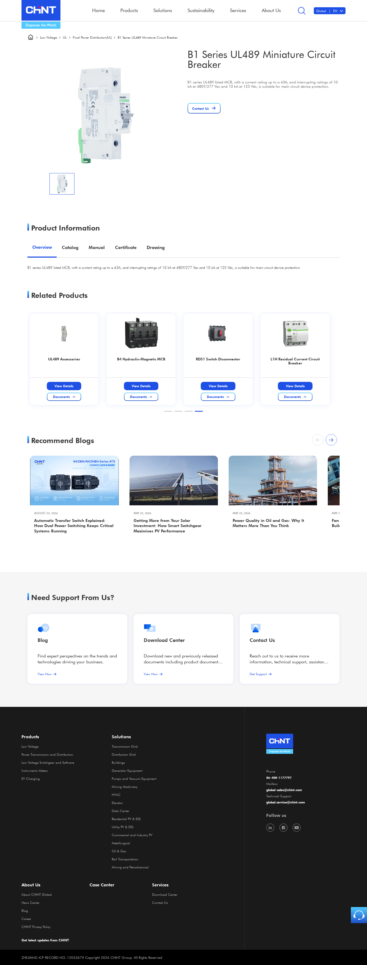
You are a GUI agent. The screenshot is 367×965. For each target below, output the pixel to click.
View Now (45, 674)
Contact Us (160, 902)
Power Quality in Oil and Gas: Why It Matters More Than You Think (268, 523)
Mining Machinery (124, 786)
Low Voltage (48, 37)
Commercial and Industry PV (132, 835)
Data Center (120, 811)
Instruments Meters (34, 770)
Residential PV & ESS (126, 819)
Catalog (70, 247)
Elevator (117, 802)
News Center (30, 902)
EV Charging (30, 778)
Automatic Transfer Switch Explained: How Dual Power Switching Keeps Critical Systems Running (73, 525)
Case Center (101, 885)
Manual (97, 247)
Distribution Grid (124, 754)
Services (160, 885)
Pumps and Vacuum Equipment (134, 778)
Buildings (118, 762)
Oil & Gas (119, 851)
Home (98, 10)
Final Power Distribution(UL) (92, 37)
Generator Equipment (127, 770)
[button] (168, 411)
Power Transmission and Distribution (47, 754)
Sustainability (201, 10)
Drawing (156, 247)
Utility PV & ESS (122, 827)
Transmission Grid (125, 746)
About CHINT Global (36, 894)
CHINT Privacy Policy (35, 926)
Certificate (125, 247)
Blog (43, 640)
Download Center (164, 640)
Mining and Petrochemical (130, 867)
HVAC (116, 794)
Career (26, 918)
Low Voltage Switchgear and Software (47, 762)
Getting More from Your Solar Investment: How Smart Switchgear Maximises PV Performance (168, 525)
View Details (64, 386)
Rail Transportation (125, 859)
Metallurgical (121, 843)
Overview (42, 247)
